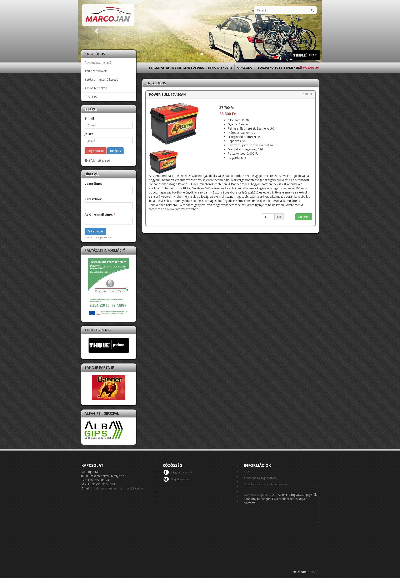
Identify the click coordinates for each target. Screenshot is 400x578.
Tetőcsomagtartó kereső (101, 79)
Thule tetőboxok (96, 71)
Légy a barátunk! (182, 472)
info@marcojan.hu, (104, 488)
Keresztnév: (93, 199)
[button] (96, 31)
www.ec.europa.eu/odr (259, 495)
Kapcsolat (245, 68)
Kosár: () (310, 68)
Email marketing (93, 237)
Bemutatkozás (220, 68)
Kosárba (303, 217)
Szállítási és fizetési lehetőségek (176, 68)
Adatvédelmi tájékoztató (260, 478)
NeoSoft (313, 572)
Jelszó (89, 134)
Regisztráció (95, 151)
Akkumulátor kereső (98, 62)
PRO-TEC (91, 97)
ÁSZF (247, 472)
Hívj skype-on (180, 479)
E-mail (89, 118)
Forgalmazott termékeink (280, 68)
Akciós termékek (96, 88)
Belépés (115, 151)
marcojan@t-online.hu (132, 488)
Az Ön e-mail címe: (100, 214)
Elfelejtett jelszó (99, 160)
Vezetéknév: (94, 184)
